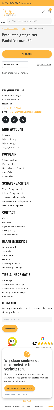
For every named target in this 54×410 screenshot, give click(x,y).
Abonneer (9, 328)
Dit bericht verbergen (19, 388)
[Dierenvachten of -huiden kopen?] (9, 11)
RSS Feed (27, 401)
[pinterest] (22, 119)
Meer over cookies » (16, 394)
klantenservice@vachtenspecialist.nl (25, 111)
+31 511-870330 (13, 107)
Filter (28, 54)
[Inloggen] (43, 11)
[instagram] (14, 119)
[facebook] (5, 119)
